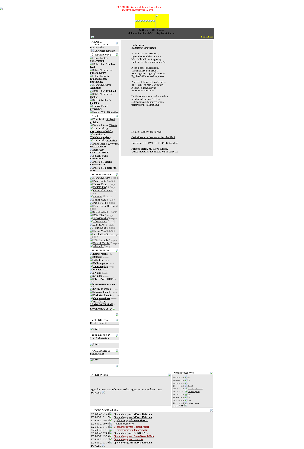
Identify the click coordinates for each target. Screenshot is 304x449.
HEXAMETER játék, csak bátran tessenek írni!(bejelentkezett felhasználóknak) (138, 8)
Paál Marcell (99, 202)
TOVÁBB (96, 392)
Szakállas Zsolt (100, 212)
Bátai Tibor (98, 215)
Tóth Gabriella (100, 240)
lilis (189, 394)
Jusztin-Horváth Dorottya (106, 234)
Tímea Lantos (100, 221)
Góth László (137, 45)
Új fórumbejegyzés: (131, 420)
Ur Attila (97, 196)
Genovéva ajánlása (194, 392)
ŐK (189, 377)
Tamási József (100, 184)
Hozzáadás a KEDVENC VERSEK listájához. (155, 143)
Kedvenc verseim (193, 403)
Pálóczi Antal (100, 181)
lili (189, 397)
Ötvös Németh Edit (103, 190)
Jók (189, 380)
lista (189, 400)
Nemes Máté (99, 199)
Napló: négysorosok (124, 423)
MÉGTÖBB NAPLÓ (101, 309)
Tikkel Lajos (99, 227)
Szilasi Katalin (100, 218)
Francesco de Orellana (104, 206)
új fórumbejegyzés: (133, 414)
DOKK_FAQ (100, 187)
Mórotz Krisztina (101, 178)
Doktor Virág (100, 231)
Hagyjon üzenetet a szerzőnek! (146, 131)
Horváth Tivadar (101, 243)
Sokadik (190, 386)
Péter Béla (98, 246)
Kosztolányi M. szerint (195, 389)
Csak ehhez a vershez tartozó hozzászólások (153, 137)
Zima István (99, 224)
